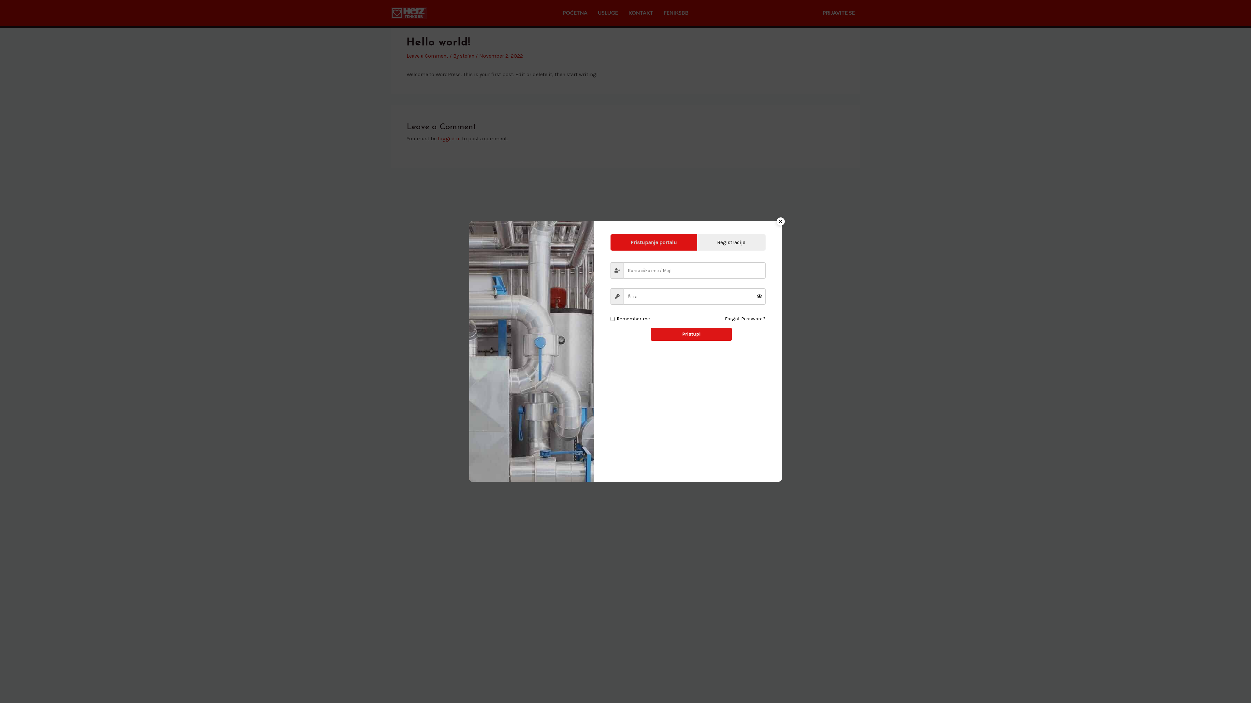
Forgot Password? (745, 319)
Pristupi (691, 334)
